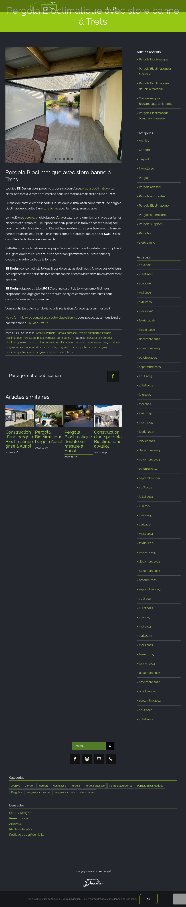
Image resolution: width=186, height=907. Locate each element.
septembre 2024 (150, 478)
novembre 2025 (149, 348)
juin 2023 (145, 617)
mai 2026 (145, 292)
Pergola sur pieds (33, 337)
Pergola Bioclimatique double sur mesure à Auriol (17, 441)
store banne (50, 208)
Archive (40, 332)
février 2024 (147, 543)
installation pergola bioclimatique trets (84, 342)
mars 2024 (146, 533)
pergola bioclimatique (95, 188)
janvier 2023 (147, 663)
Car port (144, 150)
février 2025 (147, 431)
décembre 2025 (149, 339)
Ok (148, 899)
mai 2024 (145, 515)
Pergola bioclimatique (153, 59)
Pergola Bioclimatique (154, 205)
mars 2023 (146, 645)
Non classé (146, 168)
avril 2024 (145, 524)
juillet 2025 (146, 385)
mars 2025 (146, 422)
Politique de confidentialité (26, 834)
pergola (30, 217)
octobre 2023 (148, 580)
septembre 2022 (150, 700)
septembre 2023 (150, 589)
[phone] (111, 759)
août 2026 (145, 265)
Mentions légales (20, 829)
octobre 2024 (148, 468)
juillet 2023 (146, 608)
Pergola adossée (67, 332)
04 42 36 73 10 (38, 323)
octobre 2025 (148, 357)
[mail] (99, 759)
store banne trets (62, 352)
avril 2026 (145, 302)
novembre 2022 (149, 682)
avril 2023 (145, 635)
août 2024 (145, 487)
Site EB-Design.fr (20, 813)
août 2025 (145, 376)
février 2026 (147, 320)
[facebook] (108, 8)
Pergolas (50, 337)
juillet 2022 (146, 719)
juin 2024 (145, 506)
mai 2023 (145, 626)
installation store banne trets (39, 347)
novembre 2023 (149, 570)
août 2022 (145, 710)
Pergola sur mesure (152, 215)
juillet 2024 (146, 496)
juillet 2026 (146, 274)
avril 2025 (145, 413)
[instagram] (114, 8)
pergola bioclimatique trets (73, 347)
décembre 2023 (149, 561)
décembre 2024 (149, 450)
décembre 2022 (149, 672)
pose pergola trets (40, 352)
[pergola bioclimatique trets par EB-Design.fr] (63, 105)
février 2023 (147, 654)
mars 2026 (146, 311)
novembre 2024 (149, 459)
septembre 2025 (150, 367)
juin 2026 (145, 283)
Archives (15, 824)
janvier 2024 (147, 552)
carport (144, 159)
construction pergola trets (44, 342)
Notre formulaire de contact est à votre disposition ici (40, 317)
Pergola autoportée (89, 332)
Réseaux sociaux (20, 818)
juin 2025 (145, 394)
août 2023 (145, 598)
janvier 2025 (147, 441)
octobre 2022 (148, 691)
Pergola (50, 332)
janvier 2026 (147, 329)
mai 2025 (145, 404)
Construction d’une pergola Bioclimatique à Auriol (47, 439)
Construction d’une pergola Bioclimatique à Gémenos (76, 439)
